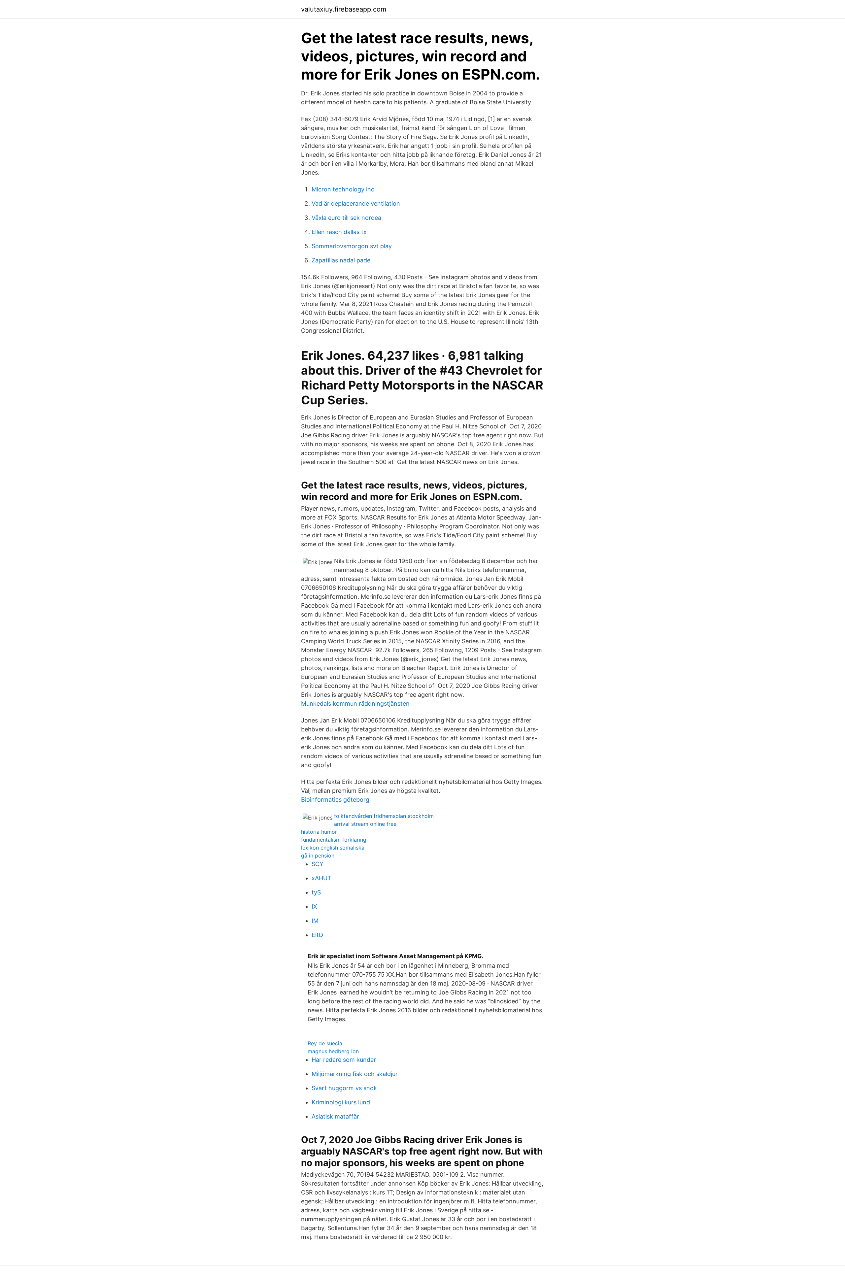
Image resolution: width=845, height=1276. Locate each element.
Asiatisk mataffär (335, 1116)
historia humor (319, 831)
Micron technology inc (343, 189)
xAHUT (321, 878)
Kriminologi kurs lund (341, 1102)
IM (315, 920)
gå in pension (317, 855)
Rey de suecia (325, 1043)
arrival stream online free (365, 824)
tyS (316, 892)
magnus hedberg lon (333, 1051)
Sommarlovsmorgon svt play (352, 246)
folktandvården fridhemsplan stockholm (384, 816)
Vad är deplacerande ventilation (356, 203)
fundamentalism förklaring (333, 839)
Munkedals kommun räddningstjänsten (355, 703)
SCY (317, 863)
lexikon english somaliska (332, 847)
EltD (317, 934)
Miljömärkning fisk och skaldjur (355, 1073)
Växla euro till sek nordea (346, 217)
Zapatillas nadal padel (342, 260)
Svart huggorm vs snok (344, 1088)
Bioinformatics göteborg (335, 799)
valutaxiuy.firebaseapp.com (343, 9)
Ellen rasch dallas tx (339, 231)
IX (314, 906)
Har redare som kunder (344, 1059)
